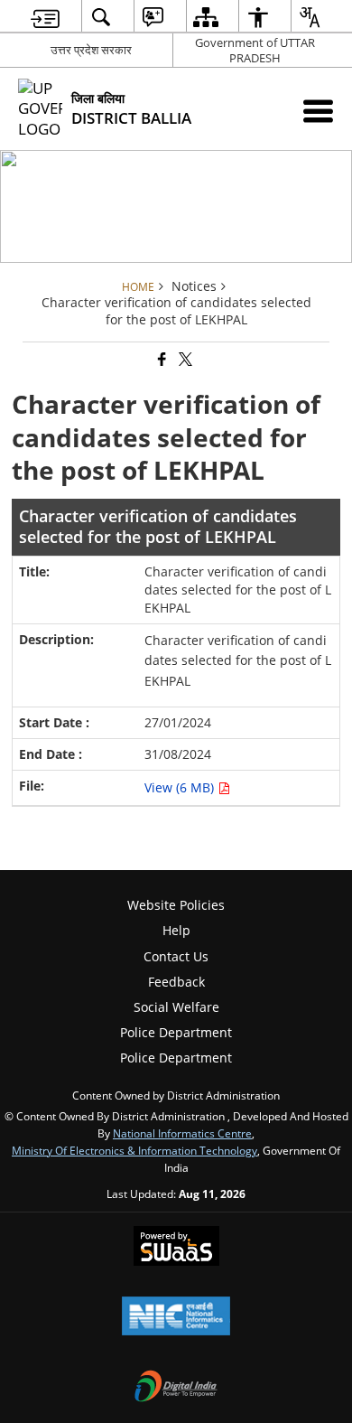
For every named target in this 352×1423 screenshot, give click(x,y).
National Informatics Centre (182, 1133)
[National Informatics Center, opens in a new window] (176, 1317)
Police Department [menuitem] (176, 1032)
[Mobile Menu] (318, 110)
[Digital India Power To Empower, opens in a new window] (176, 1388)
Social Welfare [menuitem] (176, 1007)
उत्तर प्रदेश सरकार (91, 50)
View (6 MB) (181, 787)
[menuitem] (45, 16)
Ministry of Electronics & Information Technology (134, 1150)
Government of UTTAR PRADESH (255, 50)
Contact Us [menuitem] (176, 956)
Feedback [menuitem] (176, 981)
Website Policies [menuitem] (176, 904)
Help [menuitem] (176, 930)
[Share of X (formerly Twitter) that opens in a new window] (184, 360)
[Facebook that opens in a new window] (161, 360)
